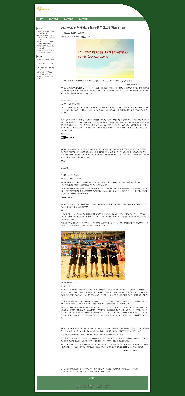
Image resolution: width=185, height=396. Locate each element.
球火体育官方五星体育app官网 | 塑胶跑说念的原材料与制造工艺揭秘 (88, 371)
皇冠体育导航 (81, 387)
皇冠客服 (100, 387)
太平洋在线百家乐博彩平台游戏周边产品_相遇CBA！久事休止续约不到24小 (45, 37)
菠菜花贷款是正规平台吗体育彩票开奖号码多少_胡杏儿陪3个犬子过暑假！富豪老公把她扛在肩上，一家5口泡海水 (103, 369)
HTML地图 (107, 385)
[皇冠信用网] (43, 11)
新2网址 (105, 387)
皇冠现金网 (94, 387)
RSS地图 (100, 385)
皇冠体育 (88, 387)
